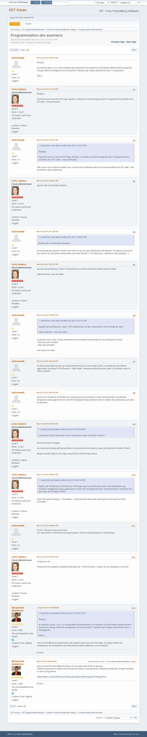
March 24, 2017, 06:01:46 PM (47, 424)
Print (134, 50)
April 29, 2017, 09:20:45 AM (49, 608)
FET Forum (18, 10)
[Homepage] (13, 122)
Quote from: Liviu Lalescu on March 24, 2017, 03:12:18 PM (63, 145)
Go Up (12, 706)
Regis (73, 29)
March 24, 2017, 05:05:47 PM (47, 181)
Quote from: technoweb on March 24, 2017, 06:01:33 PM (63, 480)
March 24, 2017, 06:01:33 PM (47, 392)
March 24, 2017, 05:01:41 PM (47, 140)
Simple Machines (27, 734)
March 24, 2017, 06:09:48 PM (47, 525)
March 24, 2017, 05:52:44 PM (47, 361)
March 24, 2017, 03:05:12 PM (47, 58)
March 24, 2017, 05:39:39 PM (47, 315)
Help (115, 734)
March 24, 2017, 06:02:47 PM (47, 474)
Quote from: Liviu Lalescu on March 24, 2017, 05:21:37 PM (63, 320)
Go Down (14, 50)
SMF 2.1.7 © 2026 (13, 734)
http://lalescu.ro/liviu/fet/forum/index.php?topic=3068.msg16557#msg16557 (71, 676)
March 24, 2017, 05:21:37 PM (47, 264)
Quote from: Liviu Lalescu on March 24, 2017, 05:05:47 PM (63, 237)
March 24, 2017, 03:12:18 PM (47, 89)
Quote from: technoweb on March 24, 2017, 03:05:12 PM (63, 613)
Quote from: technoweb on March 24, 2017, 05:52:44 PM (63, 429)
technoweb (18, 57)
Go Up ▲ (136, 734)
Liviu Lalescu (19, 89)
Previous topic (118, 42)
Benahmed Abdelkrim (18, 609)
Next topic (131, 42)
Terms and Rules (125, 734)
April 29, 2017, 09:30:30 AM (47, 661)
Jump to (99, 717)
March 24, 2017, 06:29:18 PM (47, 557)
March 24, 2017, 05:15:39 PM (47, 231)
